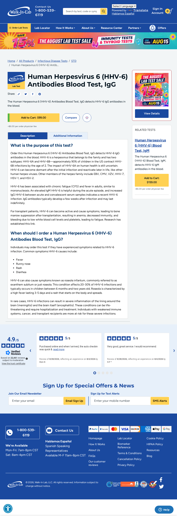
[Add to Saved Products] (87, 117)
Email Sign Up (74, 400)
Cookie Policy (155, 438)
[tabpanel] (68, 229)
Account (158, 11)
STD (73, 61)
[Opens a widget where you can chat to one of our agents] (164, 510)
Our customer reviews (96, 463)
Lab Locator (42, 28)
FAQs (91, 456)
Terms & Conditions (130, 453)
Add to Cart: (33, 117)
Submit (103, 11)
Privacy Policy (126, 465)
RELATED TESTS (145, 130)
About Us (94, 450)
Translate (140, 10)
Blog (149, 456)
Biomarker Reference (124, 445)
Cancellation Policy (129, 459)
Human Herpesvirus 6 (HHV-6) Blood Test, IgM (150, 145)
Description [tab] (27, 135)
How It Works (96, 444)
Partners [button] (133, 28)
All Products (26, 61)
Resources (153, 450)
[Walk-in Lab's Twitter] (161, 487)
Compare (71, 117)
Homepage (95, 438)
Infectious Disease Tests (52, 61)
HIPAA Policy (155, 444)
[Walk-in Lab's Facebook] (161, 480)
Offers (162, 28)
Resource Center (111, 28)
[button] (8, 508)
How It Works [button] (64, 28)
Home (11, 61)
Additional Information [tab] (67, 135)
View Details (152, 113)
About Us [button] (87, 28)
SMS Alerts (160, 400)
